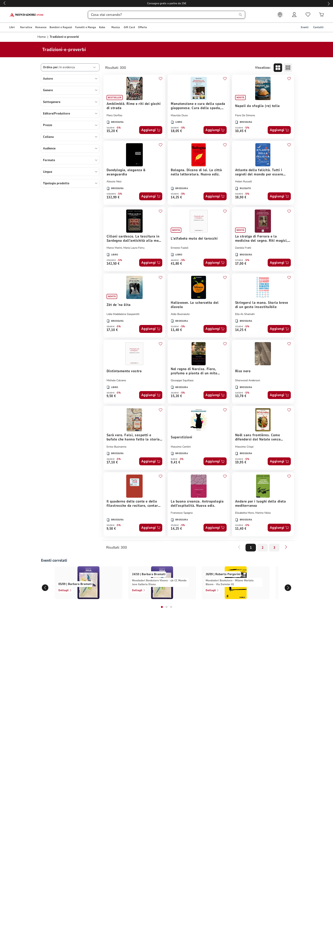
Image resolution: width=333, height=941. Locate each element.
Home (42, 37)
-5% (118, 127)
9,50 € (111, 396)
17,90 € (239, 260)
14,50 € (239, 393)
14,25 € (176, 197)
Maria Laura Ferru (134, 248)
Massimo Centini (181, 447)
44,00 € (175, 260)
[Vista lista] (288, 67)
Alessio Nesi (114, 181)
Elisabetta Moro (244, 513)
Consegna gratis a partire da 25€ (166, 3)
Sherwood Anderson (247, 380)
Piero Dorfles (114, 115)
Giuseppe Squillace (182, 380)
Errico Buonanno (116, 447)
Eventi (305, 27)
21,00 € (239, 459)
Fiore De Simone (245, 115)
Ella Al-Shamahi (245, 314)
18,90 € (240, 197)
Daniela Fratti (243, 248)
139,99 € (111, 194)
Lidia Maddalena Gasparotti (123, 314)
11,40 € (176, 330)
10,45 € (240, 131)
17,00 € (240, 264)
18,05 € (176, 131)
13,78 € (240, 396)
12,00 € (175, 326)
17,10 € (112, 330)
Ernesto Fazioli (179, 248)
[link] (280, 15)
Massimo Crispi (244, 447)
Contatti (318, 27)
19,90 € (239, 194)
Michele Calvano (116, 380)
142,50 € (113, 264)
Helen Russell (243, 181)
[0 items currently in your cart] (321, 14)
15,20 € (112, 131)
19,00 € (175, 128)
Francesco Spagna (182, 513)
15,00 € (175, 194)
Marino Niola (263, 513)
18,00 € (110, 326)
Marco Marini (114, 248)
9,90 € (174, 459)
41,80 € (176, 264)
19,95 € (240, 462)
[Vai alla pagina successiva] (286, 547)
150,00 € (111, 260)
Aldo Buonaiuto (180, 314)
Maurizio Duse (179, 115)
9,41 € (175, 462)
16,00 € (110, 128)
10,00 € (110, 393)
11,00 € (239, 128)
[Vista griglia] (278, 67)
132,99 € (113, 197)
